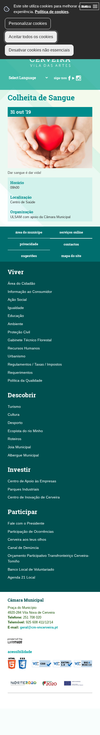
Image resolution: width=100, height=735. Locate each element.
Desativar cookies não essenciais (39, 50)
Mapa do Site (71, 256)
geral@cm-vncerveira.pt (39, 627)
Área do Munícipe (28, 232)
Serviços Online (71, 232)
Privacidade (29, 244)
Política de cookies (51, 11)
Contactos (71, 244)
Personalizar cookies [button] (28, 23)
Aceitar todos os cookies (31, 37)
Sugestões (29, 256)
